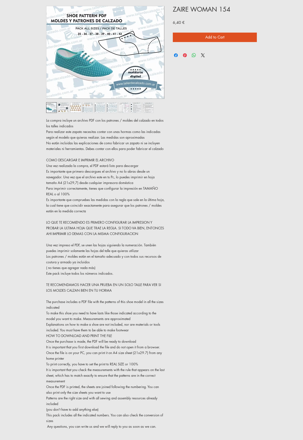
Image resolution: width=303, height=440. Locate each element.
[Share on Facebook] (176, 55)
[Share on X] (203, 55)
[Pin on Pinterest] (185, 55)
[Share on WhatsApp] (194, 55)
